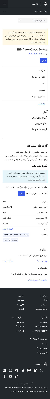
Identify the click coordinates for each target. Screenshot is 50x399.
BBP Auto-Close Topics (31, 49)
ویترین (21, 295)
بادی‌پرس (42, 352)
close (16, 235)
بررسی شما (42, 260)
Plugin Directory (40, 11)
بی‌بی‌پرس (41, 348)
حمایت (20, 326)
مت (44, 343)
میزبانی (44, 304)
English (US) (8, 229)
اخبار (45, 300)
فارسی (38, 364)
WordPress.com (38, 339)
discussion (8, 235)
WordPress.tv (39, 331)
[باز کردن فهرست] (4, 4)
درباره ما (43, 295)
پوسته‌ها (20, 300)
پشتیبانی (41, 103)
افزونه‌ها (20, 304)
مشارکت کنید (18, 317)
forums (14, 240)
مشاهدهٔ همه (8, 260)
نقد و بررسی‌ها (38, 77)
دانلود (44, 60)
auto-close (24, 235)
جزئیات (42, 70)
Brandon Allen (35, 53)
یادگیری (44, 317)
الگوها (21, 309)
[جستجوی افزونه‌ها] (20, 20)
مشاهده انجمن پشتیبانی (37, 279)
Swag (20, 331)
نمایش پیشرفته (38, 96)
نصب (42, 83)
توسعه (42, 90)
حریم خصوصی (41, 309)
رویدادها (20, 322)
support (7, 240)
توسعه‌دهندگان (41, 326)
